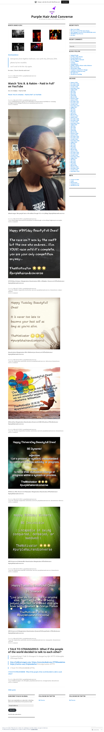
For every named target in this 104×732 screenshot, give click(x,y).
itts (22, 680)
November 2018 (75, 85)
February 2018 (74, 98)
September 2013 (75, 171)
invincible (23, 570)
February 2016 (74, 133)
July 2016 (73, 126)
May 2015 (73, 146)
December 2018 (75, 84)
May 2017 (73, 111)
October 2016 (74, 122)
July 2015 (73, 143)
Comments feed (75, 184)
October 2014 (74, 155)
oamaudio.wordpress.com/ (78, 71)
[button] (18, 33)
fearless (16, 431)
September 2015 (75, 140)
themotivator (54, 290)
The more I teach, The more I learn (80, 31)
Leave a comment (13, 77)
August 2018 (74, 89)
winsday (10, 291)
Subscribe (12, 710)
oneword (34, 290)
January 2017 (74, 117)
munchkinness (74, 64)
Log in (72, 181)
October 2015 (74, 139)
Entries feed (74, 182)
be (13, 290)
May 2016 (73, 129)
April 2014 (73, 164)
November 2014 (75, 154)
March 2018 (74, 97)
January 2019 (74, 82)
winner (60, 290)
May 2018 (73, 94)
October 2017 (74, 104)
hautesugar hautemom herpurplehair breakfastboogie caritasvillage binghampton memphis (37, 220)
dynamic (16, 500)
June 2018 (73, 92)
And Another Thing (76, 68)
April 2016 (73, 130)
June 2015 (73, 145)
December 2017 (75, 101)
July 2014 (73, 159)
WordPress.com (75, 185)
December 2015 (75, 136)
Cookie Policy (34, 729)
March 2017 (74, 114)
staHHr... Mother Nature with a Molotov (81, 65)
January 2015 (74, 151)
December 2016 (75, 119)
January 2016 (74, 135)
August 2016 (74, 124)
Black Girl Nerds (75, 67)
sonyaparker (49, 640)
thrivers (61, 500)
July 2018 (73, 91)
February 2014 (74, 167)
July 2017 (73, 108)
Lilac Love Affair (75, 29)
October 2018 (74, 87)
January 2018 (74, 100)
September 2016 (75, 123)
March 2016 (74, 132)
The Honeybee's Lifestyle (77, 59)
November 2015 (75, 138)
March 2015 (74, 149)
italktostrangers (16, 680)
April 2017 (73, 113)
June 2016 (73, 127)
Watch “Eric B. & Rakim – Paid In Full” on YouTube (31, 85)
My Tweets (42, 700)
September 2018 (75, 88)
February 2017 (74, 116)
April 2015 (73, 148)
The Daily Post (74, 73)
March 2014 (74, 165)
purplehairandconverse (29, 76)
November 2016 (75, 120)
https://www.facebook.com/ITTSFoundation (48, 662)
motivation (28, 290)
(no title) (73, 35)
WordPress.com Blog (76, 74)
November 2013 (75, 168)
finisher (16, 290)
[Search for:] (82, 46)
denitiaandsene (13, 55)
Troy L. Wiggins (75, 61)
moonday (27, 431)
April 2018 (73, 95)
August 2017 (74, 107)
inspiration (22, 290)
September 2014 (75, 156)
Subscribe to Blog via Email (18, 696)
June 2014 (73, 161)
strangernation (47, 680)
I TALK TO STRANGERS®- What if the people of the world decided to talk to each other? (35, 650)
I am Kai (73, 62)
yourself (10, 641)
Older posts (12, 690)
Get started (65, 2)
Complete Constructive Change (79, 70)
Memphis (26, 680)
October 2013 (74, 170)
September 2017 (75, 106)
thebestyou (49, 361)
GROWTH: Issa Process (77, 33)
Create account (75, 179)
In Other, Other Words (77, 56)
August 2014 (74, 158)
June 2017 (73, 110)
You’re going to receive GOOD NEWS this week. (83, 32)
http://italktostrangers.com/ (21, 662)
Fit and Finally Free (76, 58)
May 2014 (73, 162)
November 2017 (75, 103)
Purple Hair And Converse (52, 16)
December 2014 (75, 152)
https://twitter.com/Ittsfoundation (23, 664)
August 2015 (74, 142)
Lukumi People (74, 55)
